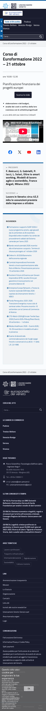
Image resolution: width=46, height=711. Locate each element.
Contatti (6, 598)
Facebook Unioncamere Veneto (10, 152)
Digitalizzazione (30, 558)
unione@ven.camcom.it (20, 481)
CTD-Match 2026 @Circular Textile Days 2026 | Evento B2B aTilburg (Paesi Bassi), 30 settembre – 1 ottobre (24, 319)
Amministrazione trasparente (15, 580)
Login (5, 620)
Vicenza (6, 28)
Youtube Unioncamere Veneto (29, 152)
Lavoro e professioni (12, 549)
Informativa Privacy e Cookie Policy (16, 642)
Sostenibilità (9, 562)
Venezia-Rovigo (25, 25)
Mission (6, 585)
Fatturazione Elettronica (12, 637)
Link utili (6, 603)
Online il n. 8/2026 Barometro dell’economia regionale (20, 257)
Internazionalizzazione (12, 558)
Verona (36, 25)
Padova (27, 21)
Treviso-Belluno (10, 25)
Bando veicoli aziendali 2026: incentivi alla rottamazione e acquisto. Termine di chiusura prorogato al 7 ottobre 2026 (24, 248)
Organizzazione (9, 593)
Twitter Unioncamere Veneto (20, 152)
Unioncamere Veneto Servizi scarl (16, 612)
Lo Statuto (7, 589)
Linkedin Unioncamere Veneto (38, 152)
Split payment (8, 646)
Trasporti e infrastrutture (14, 554)
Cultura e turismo (23, 564)
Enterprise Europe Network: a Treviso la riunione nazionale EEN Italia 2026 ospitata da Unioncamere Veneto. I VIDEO (24, 292)
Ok (29, 688)
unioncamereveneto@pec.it (21, 484)
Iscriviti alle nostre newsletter (14, 607)
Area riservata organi (11, 616)
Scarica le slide (23, 95)
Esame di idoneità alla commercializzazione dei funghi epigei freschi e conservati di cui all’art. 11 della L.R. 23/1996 (24, 340)
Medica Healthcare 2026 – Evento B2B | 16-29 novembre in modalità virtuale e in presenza (24, 329)
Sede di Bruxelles (12, 21)
